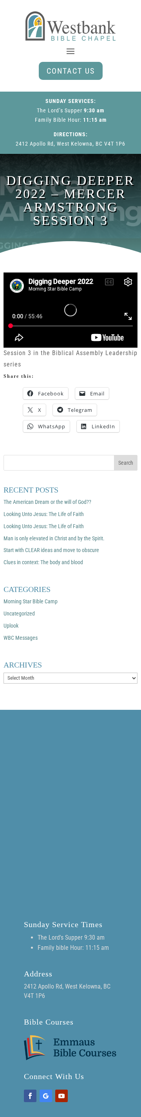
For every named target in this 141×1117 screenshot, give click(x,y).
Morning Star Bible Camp (31, 601)
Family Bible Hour (57, 120)
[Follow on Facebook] (30, 1096)
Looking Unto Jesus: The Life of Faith (44, 514)
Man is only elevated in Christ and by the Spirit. (54, 538)
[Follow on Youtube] (61, 1096)
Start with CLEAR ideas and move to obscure (51, 550)
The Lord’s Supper (59, 110)
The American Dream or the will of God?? (47, 502)
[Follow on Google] (46, 1096)
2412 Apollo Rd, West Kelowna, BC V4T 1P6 (70, 144)
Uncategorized (19, 613)
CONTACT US (71, 71)
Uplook (11, 626)
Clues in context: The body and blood (43, 562)
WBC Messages (21, 638)
